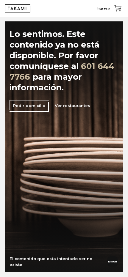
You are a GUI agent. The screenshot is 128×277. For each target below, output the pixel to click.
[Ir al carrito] (118, 8)
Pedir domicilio (29, 105)
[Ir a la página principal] (17, 8)
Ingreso (103, 8)
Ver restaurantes (72, 105)
